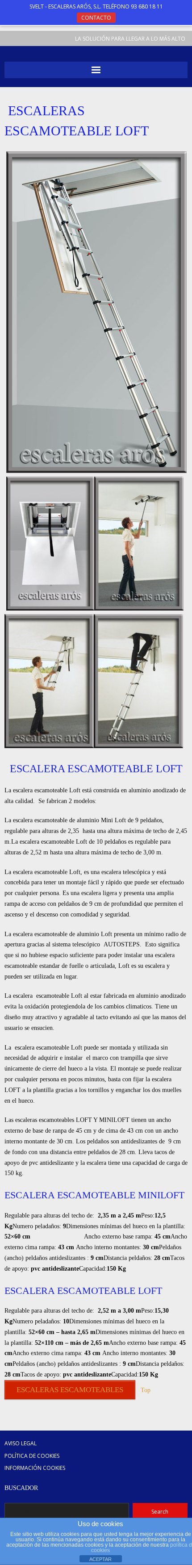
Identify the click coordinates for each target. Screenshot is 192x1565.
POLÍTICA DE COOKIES (31, 1456)
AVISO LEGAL (20, 1443)
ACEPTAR (100, 1559)
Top (145, 1390)
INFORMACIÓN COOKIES (34, 1468)
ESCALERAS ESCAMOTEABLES (70, 1389)
